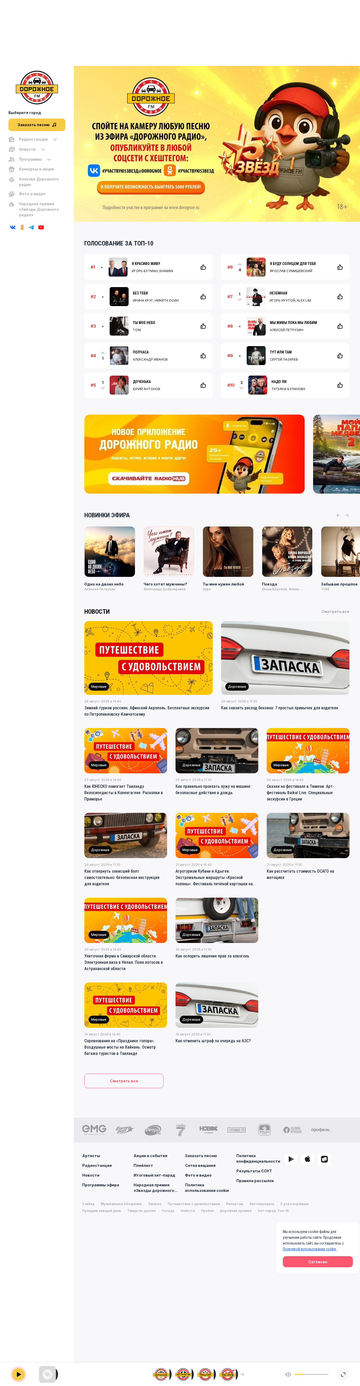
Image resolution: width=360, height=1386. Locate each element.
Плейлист (143, 1165)
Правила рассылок (255, 1180)
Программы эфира (100, 1185)
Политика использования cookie (207, 1188)
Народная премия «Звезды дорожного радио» (154, 1188)
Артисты (91, 1155)
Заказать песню (201, 1155)
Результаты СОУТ (254, 1171)
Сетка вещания (200, 1165)
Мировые (98, 687)
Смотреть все (335, 611)
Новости (90, 1175)
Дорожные (237, 687)
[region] (36, 177)
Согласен (317, 1261)
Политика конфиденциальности (258, 1158)
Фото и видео (198, 1175)
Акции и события (150, 1155)
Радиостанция (97, 1165)
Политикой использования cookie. (310, 1249)
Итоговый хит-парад (154, 1175)
